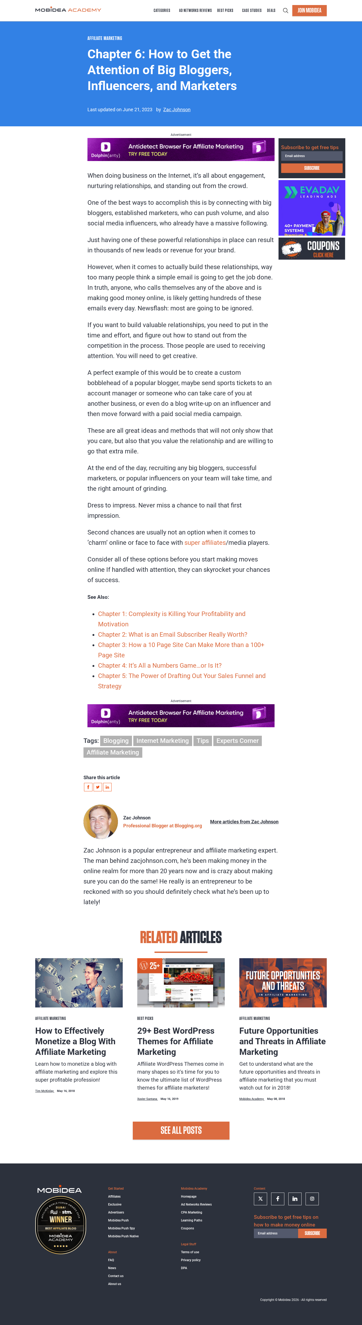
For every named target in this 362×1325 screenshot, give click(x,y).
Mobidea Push (118, 1220)
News (112, 1268)
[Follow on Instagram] (312, 1199)
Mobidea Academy (251, 1099)
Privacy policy (191, 1260)
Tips (203, 740)
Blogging (116, 740)
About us (114, 1284)
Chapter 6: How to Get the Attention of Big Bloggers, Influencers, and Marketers (162, 70)
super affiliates (205, 542)
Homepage (188, 1196)
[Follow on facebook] (278, 1199)
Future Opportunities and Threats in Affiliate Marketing (282, 1041)
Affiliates (114, 1196)
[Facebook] (88, 787)
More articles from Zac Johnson (244, 821)
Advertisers (116, 1212)
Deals (271, 10)
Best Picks (225, 10)
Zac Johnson (177, 109)
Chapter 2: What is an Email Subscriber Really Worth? (172, 634)
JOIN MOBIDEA (309, 10)
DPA (184, 1268)
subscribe (312, 168)
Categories (162, 10)
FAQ (111, 1260)
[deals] (312, 258)
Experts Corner (238, 740)
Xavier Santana (147, 1099)
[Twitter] (98, 787)
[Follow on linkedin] (295, 1199)
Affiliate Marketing (113, 752)
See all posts (181, 1130)
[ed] (312, 234)
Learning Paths (191, 1220)
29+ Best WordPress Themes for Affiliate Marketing (175, 1041)
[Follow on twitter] (260, 1199)
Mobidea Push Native (123, 1236)
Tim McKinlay (44, 1091)
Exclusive (114, 1204)
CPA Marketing (191, 1212)
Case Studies (252, 10)
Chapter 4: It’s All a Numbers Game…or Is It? (160, 665)
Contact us (115, 1276)
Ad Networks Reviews (195, 10)
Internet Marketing (162, 740)
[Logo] (59, 1192)
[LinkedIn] (107, 787)
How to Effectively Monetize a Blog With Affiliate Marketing (75, 1041)
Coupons (187, 1228)
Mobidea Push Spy (121, 1228)
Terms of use (190, 1252)
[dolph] (181, 159)
